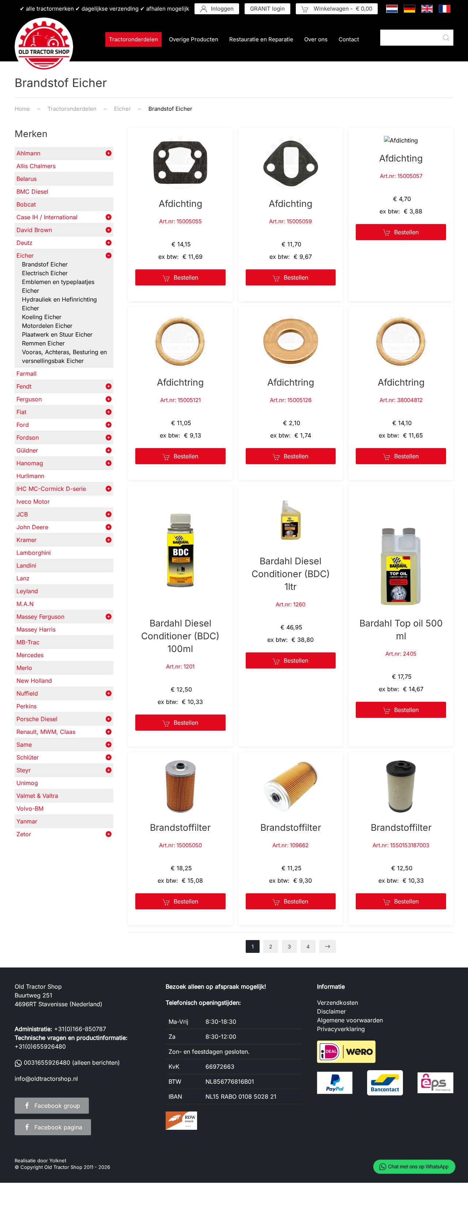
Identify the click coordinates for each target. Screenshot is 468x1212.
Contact (349, 39)
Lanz (23, 578)
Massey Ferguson (40, 616)
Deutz (24, 242)
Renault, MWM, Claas (45, 731)
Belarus (26, 178)
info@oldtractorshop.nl (46, 1078)
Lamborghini (33, 552)
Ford (22, 424)
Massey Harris (36, 629)
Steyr (23, 770)
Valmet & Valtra (37, 795)
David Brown (34, 230)
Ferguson (29, 399)
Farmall (26, 373)
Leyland (27, 591)
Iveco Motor (33, 501)
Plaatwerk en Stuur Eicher (57, 334)
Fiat (21, 412)
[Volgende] (327, 946)
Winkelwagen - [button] (342, 8)
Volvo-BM (30, 808)
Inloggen (222, 8)
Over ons (316, 39)
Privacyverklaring (341, 1029)
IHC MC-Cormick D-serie (51, 488)
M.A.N (25, 603)
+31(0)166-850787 (80, 1029)
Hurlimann (30, 476)
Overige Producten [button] (193, 39)
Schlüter (27, 757)
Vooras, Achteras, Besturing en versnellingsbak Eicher (64, 356)
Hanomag (29, 463)
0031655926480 (47, 1062)
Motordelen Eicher (47, 325)
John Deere (32, 527)
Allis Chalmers (36, 166)
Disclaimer (331, 1011)
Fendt (23, 386)
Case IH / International (47, 217)
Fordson (27, 437)
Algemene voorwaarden (350, 1020)
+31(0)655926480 (40, 1046)
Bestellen (186, 277)
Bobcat (26, 204)
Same (24, 744)
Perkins (26, 706)
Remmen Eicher (43, 343)
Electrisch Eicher (45, 273)
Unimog (27, 783)
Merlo (24, 667)
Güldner (27, 450)
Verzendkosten (337, 1002)
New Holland (34, 680)
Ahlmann (28, 153)
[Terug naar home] (44, 47)
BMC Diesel (32, 191)
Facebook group (57, 1105)
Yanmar (26, 821)
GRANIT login (267, 8)
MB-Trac (27, 642)
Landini (26, 565)
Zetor (23, 834)
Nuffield (27, 693)
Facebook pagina (58, 1127)
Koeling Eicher (41, 317)
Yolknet (57, 1160)
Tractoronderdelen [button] (133, 39)
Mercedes (30, 655)
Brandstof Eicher (45, 264)
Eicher (25, 255)
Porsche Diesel (36, 719)
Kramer (26, 539)
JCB (22, 514)
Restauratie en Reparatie (261, 39)
